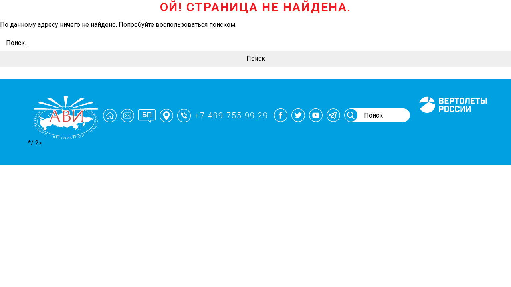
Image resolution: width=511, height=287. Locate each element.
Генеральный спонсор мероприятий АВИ (452, 122)
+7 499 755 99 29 (231, 115)
